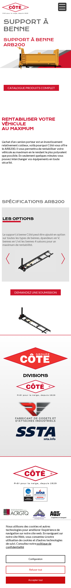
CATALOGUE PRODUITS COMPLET (31, 88)
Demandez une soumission (35, 292)
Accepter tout (35, 580)
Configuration (35, 559)
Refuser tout (35, 569)
